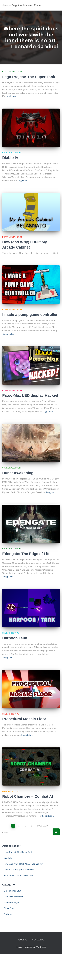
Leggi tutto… (12, 96)
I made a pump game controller (30, 314)
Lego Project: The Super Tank (28, 77)
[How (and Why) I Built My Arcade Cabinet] (31, 212)
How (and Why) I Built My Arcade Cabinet (23, 864)
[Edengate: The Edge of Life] (31, 524)
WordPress (41, 947)
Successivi (42, 826)
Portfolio (8, 914)
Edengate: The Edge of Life (26, 554)
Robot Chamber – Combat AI (27, 796)
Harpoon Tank (14, 638)
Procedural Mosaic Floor (24, 719)
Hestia (19, 947)
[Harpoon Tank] (31, 608)
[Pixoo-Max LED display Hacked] (31, 365)
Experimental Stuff (12, 72)
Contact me (38, 940)
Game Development (12, 153)
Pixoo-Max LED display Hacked (30, 395)
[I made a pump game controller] (31, 284)
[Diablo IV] (31, 128)
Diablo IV (10, 158)
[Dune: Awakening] (31, 443)
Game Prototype (10, 633)
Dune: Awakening (17, 473)
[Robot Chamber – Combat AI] (31, 766)
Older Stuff (9, 908)
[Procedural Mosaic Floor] (31, 689)
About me (22, 940)
